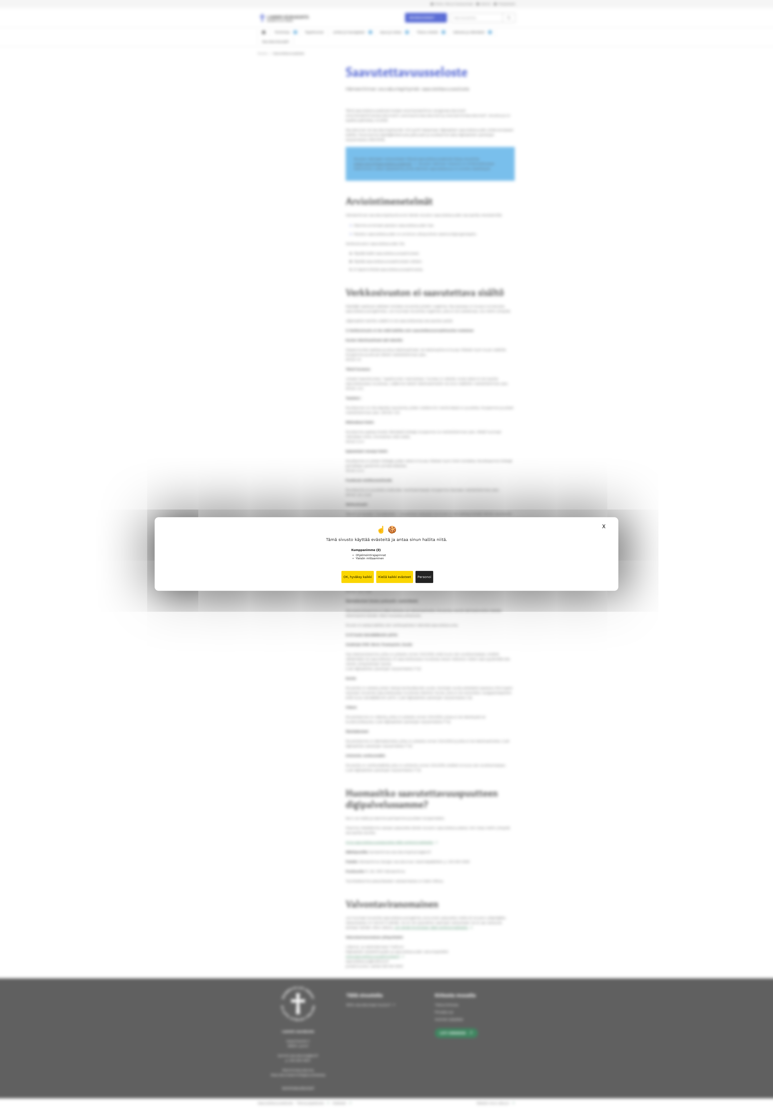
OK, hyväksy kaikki (357, 577)
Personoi (424, 577)
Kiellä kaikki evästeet (394, 577)
